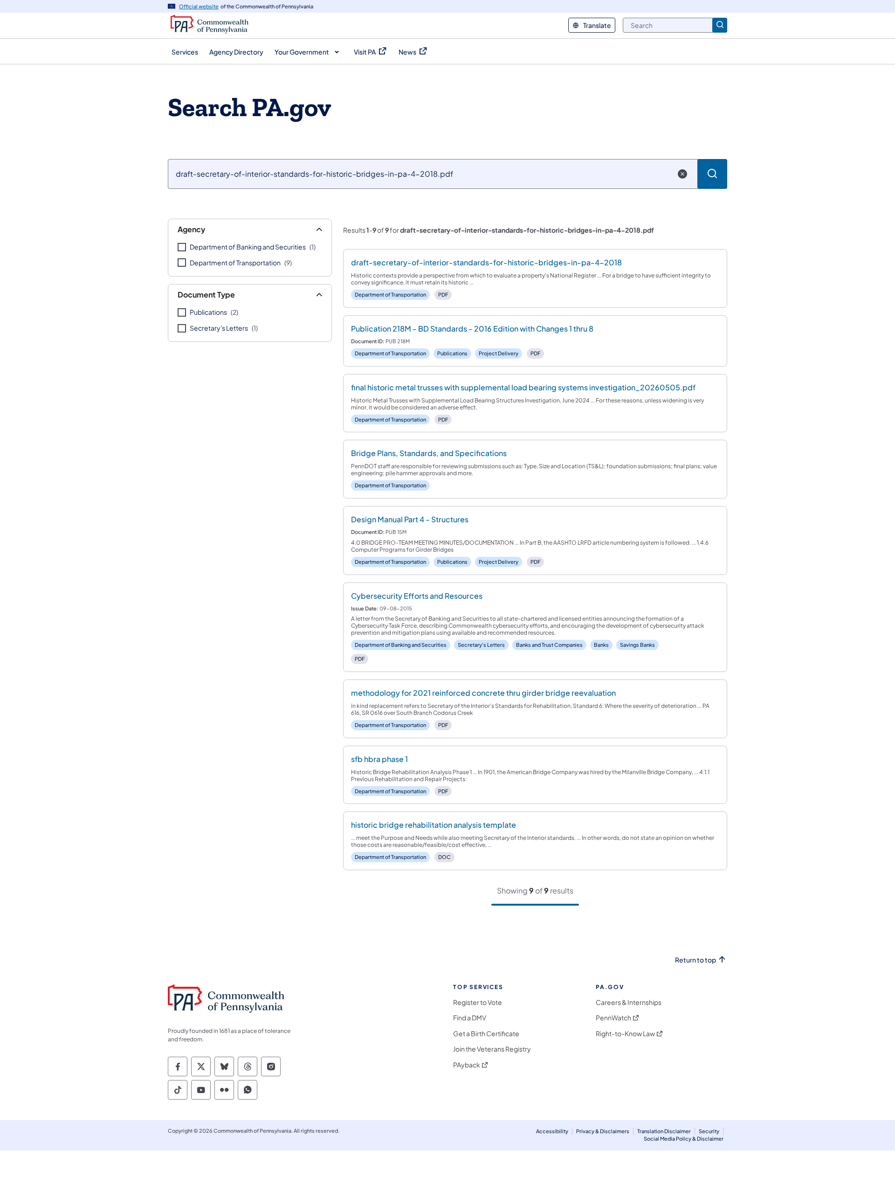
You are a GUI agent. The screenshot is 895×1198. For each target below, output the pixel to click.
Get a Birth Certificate (486, 1034)
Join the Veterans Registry (492, 1049)
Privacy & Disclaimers (602, 1131)
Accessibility (552, 1131)
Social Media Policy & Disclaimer (683, 1139)
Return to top (695, 960)
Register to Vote (477, 1002)
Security (709, 1131)
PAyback (466, 1065)
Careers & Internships (628, 1002)
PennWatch (613, 1018)
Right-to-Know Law (625, 1034)
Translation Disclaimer (664, 1131)
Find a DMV (469, 1018)
